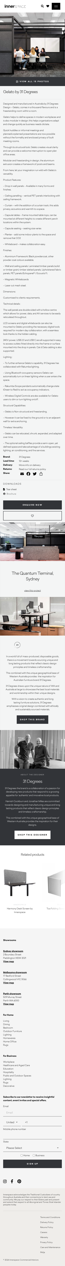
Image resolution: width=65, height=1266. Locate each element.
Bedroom (8, 1027)
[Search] (42, 6)
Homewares (9, 1038)
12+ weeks (24, 460)
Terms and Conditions (50, 1217)
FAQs (42, 1252)
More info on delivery (30, 465)
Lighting (7, 1034)
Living (6, 1020)
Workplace (8, 1061)
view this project (32, 590)
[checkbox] (32, 1155)
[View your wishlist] (47, 6)
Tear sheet (11, 489)
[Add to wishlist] (32, 515)
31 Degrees (24, 456)
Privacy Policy (46, 1242)
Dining (6, 1024)
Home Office (9, 1041)
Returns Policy (46, 1227)
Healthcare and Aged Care (16, 1065)
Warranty (44, 1237)
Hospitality (8, 1072)
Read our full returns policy (32, 469)
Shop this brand (32, 719)
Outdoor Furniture (12, 1031)
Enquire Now (32, 505)
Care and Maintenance (50, 1247)
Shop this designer (32, 834)
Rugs (5, 1044)
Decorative (8, 1085)
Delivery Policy (46, 1222)
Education (8, 1068)
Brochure (11, 493)
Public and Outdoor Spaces (17, 1075)
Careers (43, 1232)
